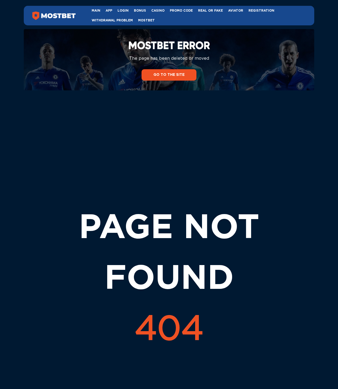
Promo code (181, 10)
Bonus (140, 10)
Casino (158, 10)
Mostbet (146, 20)
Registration (261, 10)
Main (96, 10)
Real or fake (210, 10)
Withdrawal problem (112, 20)
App (109, 10)
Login (123, 10)
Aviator (235, 10)
